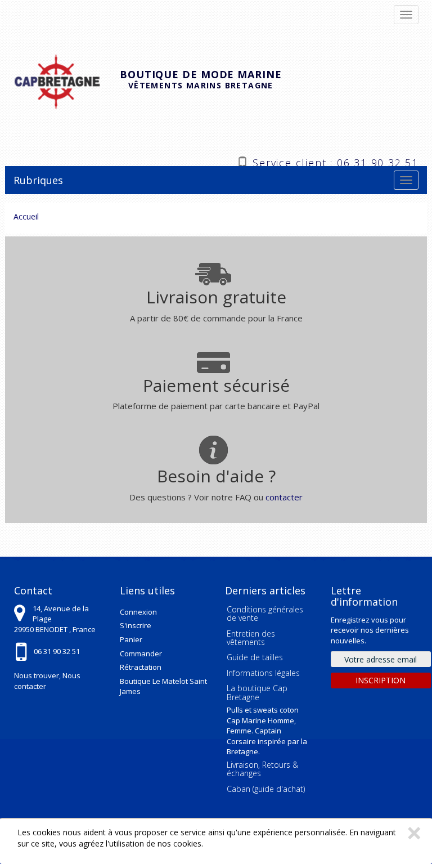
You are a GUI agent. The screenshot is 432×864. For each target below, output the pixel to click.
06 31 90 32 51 (57, 651)
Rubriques (38, 180)
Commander (141, 653)
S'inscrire (135, 625)
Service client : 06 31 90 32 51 (335, 161)
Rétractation (140, 667)
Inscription (381, 680)
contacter (284, 497)
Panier (131, 639)
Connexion (138, 612)
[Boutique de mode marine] (67, 80)
